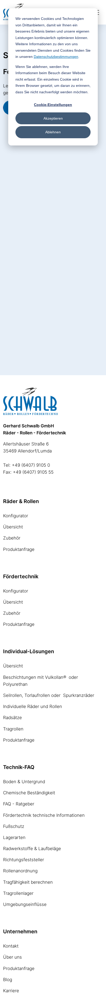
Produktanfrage (18, 549)
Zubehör (11, 538)
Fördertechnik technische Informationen (44, 815)
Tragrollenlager (18, 893)
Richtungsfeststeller (23, 859)
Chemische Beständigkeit (29, 792)
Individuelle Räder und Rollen (32, 706)
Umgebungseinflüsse (25, 904)
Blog (7, 979)
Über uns (12, 957)
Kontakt (11, 946)
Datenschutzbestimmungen (56, 57)
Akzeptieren (53, 118)
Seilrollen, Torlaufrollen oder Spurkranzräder (48, 695)
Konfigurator (15, 515)
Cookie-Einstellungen (53, 105)
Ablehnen (53, 132)
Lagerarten (14, 837)
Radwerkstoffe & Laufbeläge (32, 848)
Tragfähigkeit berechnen (28, 882)
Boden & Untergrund (24, 781)
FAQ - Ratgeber (18, 803)
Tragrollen (13, 729)
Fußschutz (13, 826)
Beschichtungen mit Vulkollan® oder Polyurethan (40, 681)
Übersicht (13, 526)
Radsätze (12, 717)
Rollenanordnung (20, 870)
